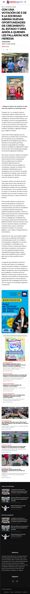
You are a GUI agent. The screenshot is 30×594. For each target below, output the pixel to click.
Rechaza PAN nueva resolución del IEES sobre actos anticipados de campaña (15, 375)
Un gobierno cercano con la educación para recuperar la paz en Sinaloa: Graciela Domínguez (14, 365)
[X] (6, 49)
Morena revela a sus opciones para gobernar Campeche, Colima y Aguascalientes (14, 396)
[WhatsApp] (10, 49)
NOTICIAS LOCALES (11, 7)
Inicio (3, 7)
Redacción (5, 46)
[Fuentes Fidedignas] (15, 2)
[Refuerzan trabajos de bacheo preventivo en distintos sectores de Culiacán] (15, 460)
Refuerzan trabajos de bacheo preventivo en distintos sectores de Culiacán (13, 470)
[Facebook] (3, 49)
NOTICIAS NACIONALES (8, 383)
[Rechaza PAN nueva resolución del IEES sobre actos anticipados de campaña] (15, 437)
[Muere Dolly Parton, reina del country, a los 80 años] (6, 508)
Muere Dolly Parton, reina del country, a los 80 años (12, 385)
